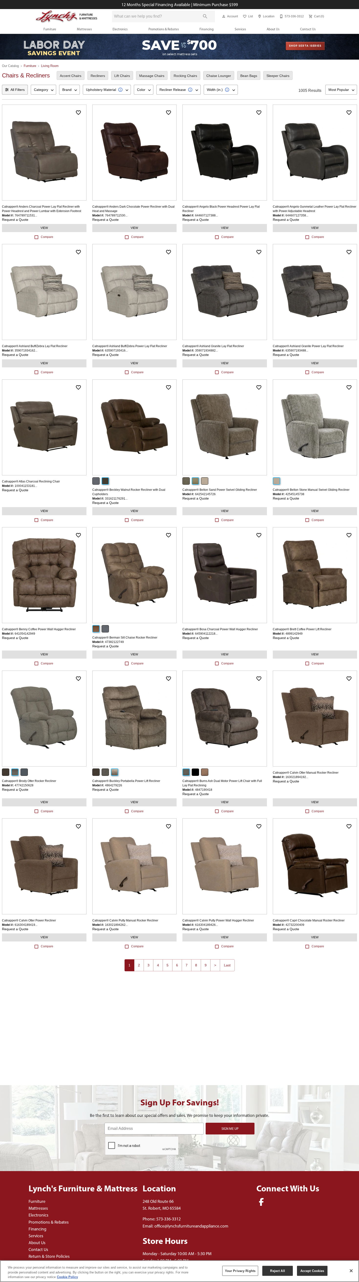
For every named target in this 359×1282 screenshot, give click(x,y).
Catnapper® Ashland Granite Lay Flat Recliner (213, 346)
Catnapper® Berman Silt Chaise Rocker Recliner (124, 637)
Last (227, 965)
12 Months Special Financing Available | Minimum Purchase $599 (179, 4)
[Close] (351, 1270)
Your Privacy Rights (240, 1270)
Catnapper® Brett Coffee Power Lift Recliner (302, 629)
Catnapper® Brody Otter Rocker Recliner (29, 781)
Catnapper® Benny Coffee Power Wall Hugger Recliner (39, 629)
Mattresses (84, 29)
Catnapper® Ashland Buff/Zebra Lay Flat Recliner (34, 346)
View (44, 228)
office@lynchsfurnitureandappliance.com (191, 1226)
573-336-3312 (168, 1218)
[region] (179, 1271)
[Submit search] (205, 16)
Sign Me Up (230, 1128)
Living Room (50, 66)
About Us (273, 29)
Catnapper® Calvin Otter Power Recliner (29, 920)
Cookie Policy (67, 1277)
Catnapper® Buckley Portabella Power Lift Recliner (126, 781)
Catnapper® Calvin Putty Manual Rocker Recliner (125, 920)
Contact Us (308, 29)
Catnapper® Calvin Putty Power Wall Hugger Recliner (218, 920)
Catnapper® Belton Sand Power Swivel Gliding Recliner (219, 489)
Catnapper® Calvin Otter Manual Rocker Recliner (305, 772)
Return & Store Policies (49, 1256)
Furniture (49, 29)
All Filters (18, 90)
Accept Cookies (312, 1270)
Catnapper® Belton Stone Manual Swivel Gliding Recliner (311, 489)
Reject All (277, 1270)
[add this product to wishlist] (78, 112)
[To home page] (66, 16)
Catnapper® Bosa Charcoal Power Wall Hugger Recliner (220, 629)
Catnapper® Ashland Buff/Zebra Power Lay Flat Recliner (129, 346)
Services (240, 29)
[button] (224, 16)
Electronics (120, 29)
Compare (47, 237)
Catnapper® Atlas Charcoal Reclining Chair (31, 481)
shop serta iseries (305, 45)
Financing (207, 29)
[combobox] (43, 90)
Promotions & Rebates (163, 29)
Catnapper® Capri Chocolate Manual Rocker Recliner (309, 920)
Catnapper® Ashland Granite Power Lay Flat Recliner (308, 346)
